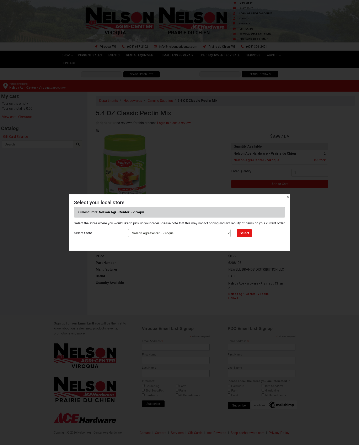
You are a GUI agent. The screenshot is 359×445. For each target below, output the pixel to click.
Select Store (83, 233)
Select (244, 233)
